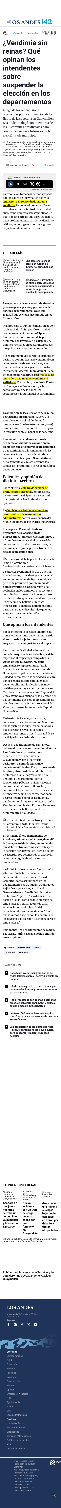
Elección (10, 952)
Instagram (15, 1324)
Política (10, 1360)
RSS (9, 1444)
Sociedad (17, 33)
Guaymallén (23, 948)
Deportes (11, 1377)
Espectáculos (13, 1381)
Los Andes (5, 33)
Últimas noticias (15, 1356)
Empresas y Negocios (17, 1394)
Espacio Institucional (17, 1415)
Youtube (35, 1324)
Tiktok (22, 1324)
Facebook (8, 1324)
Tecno (10, 1406)
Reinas (37, 948)
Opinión (10, 1389)
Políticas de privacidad (18, 1440)
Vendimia (23, 952)
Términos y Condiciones (19, 1436)
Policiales (11, 1372)
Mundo (10, 1385)
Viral (9, 1410)
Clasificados (13, 1431)
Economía (12, 1364)
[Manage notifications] (54, 1495)
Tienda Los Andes (16, 1427)
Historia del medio (16, 1448)
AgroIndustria (13, 1402)
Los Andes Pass (15, 1423)
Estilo (9, 1398)
